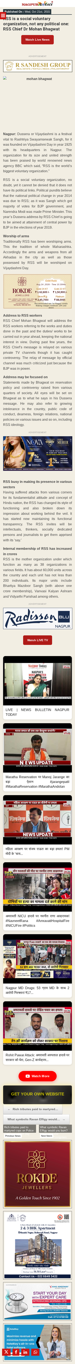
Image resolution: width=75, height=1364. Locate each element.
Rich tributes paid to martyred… (33, 1109)
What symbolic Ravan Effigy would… (36, 1119)
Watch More (41, 1076)
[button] (37, 688)
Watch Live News (37, 39)
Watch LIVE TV (37, 640)
